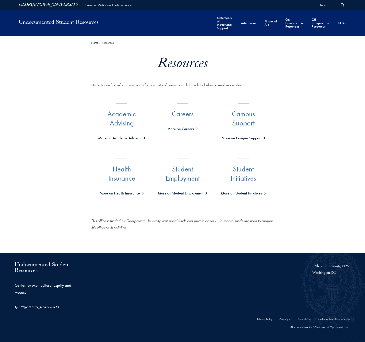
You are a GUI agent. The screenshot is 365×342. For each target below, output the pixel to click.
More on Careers (180, 128)
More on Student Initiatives (241, 193)
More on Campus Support (241, 138)
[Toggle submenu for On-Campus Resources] (302, 23)
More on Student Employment (181, 193)
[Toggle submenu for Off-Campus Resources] (328, 23)
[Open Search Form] (342, 5)
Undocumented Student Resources (59, 23)
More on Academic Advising (120, 138)
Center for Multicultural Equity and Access (109, 5)
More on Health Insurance (120, 193)
